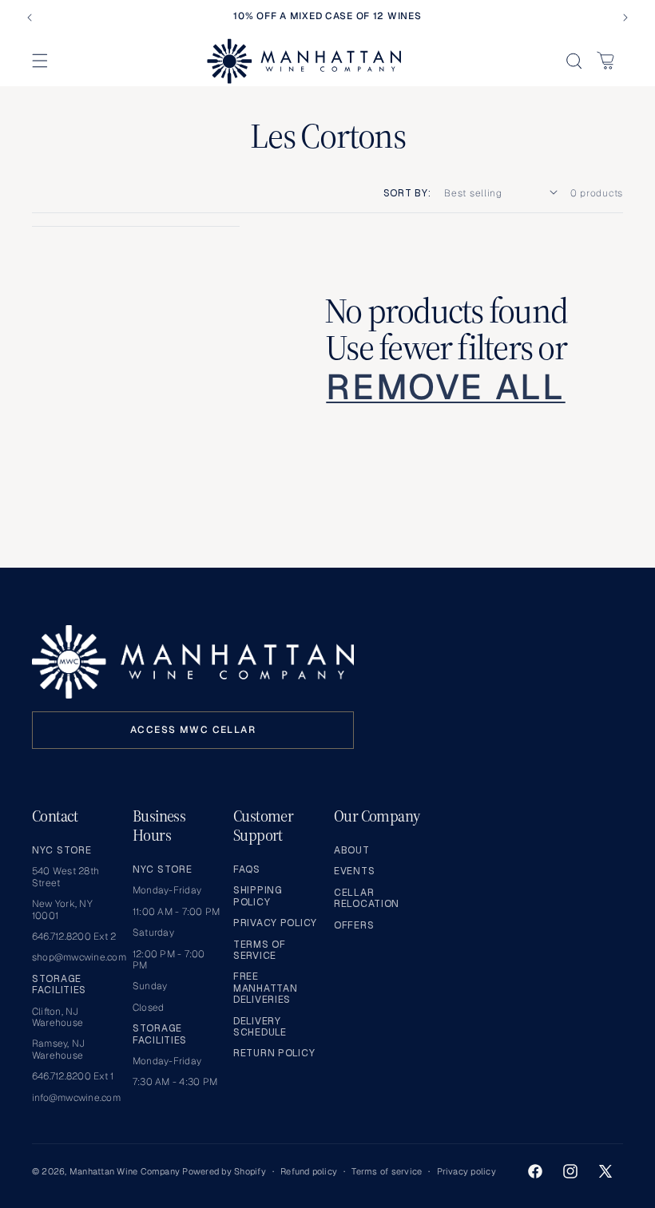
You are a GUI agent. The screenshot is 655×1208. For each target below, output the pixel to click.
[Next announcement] (625, 17)
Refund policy (308, 1171)
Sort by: (407, 193)
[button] (40, 60)
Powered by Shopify (223, 1171)
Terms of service (386, 1171)
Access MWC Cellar (193, 729)
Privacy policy (466, 1171)
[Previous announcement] (29, 17)
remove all (445, 387)
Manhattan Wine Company (124, 1171)
